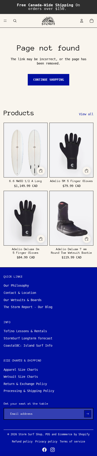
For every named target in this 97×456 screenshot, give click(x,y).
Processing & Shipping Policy (29, 391)
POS (47, 434)
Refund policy (22, 441)
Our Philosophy (16, 285)
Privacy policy (46, 441)
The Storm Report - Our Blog (28, 307)
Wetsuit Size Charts (21, 376)
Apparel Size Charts (21, 369)
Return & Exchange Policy (25, 384)
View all (86, 114)
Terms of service (72, 441)
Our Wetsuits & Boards (23, 300)
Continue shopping (48, 79)
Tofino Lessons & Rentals (25, 331)
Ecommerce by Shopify (74, 434)
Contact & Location (20, 293)
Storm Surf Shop (30, 434)
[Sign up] (87, 413)
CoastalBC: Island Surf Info (28, 345)
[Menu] (5, 21)
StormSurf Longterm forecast (28, 338)
